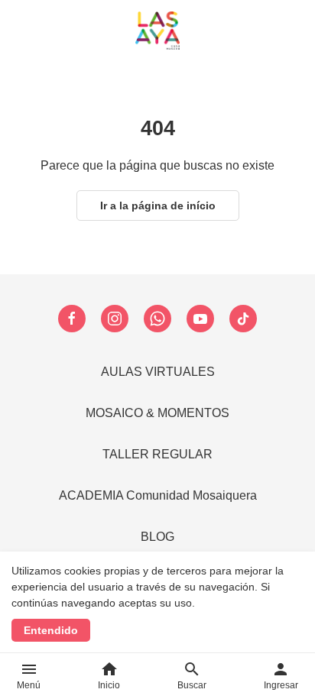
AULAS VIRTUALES (158, 371)
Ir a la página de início (158, 205)
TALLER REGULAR (157, 454)
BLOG (157, 536)
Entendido (51, 630)
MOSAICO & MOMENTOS (157, 412)
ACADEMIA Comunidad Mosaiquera (158, 495)
